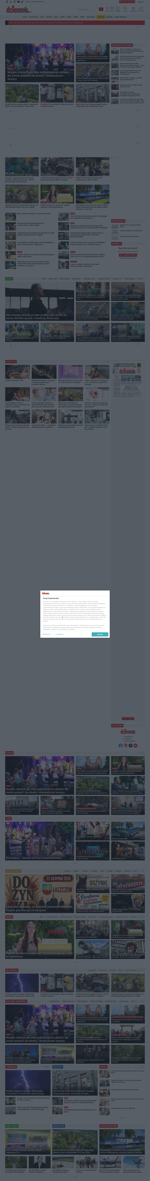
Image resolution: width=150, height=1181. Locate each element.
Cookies (53, 629)
